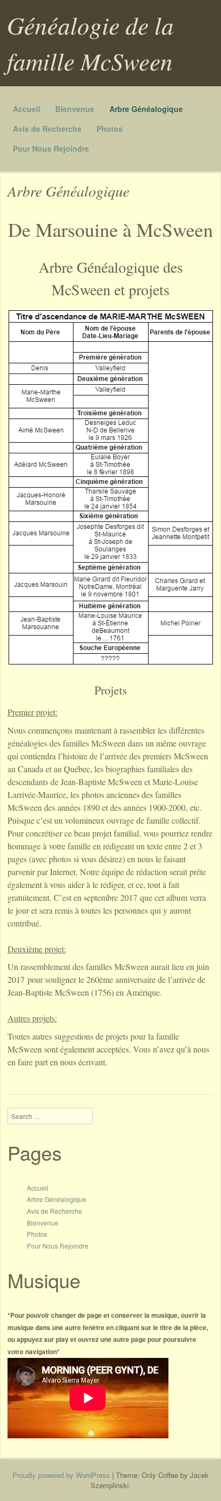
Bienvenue (74, 108)
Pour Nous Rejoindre (51, 148)
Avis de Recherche (47, 128)
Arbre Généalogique (146, 108)
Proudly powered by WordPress (61, 1475)
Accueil (26, 108)
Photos (110, 128)
